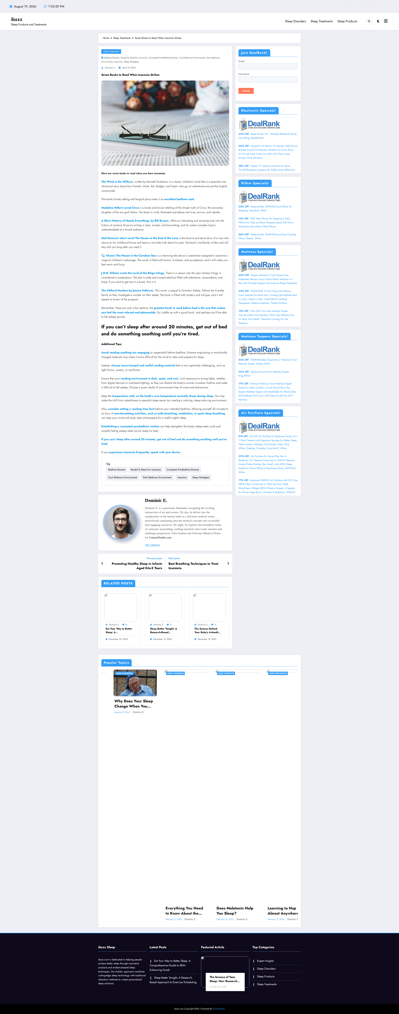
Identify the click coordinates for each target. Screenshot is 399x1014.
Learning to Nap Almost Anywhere (169, 911)
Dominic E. (110, 67)
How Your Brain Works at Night (276, 911)
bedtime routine (111, 57)
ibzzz (16, 19)
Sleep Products (347, 21)
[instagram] (377, 6)
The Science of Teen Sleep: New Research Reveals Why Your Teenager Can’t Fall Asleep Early (223, 979)
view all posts (152, 545)
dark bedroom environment (157, 477)
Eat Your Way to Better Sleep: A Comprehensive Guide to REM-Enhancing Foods (119, 630)
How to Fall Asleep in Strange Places (223, 911)
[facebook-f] (349, 6)
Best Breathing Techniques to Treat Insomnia (193, 566)
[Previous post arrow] (102, 563)
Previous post (154, 558)
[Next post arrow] (228, 563)
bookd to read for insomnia (134, 57)
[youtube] (387, 6)
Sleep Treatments (322, 21)
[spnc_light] (378, 21)
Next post (174, 558)
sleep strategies (131, 61)
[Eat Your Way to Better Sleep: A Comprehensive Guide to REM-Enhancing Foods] (120, 607)
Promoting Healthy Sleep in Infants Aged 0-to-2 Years (137, 566)
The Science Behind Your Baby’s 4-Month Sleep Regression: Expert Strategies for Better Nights (207, 630)
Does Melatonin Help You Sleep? (121, 911)
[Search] (369, 21)
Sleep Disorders (295, 21)
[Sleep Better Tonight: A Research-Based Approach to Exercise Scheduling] (165, 607)
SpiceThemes (219, 1008)
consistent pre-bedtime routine (163, 57)
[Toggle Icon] (385, 21)
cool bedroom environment (192, 57)
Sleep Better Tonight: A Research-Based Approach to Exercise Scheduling (163, 630)
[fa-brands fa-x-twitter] (358, 6)
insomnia (118, 61)
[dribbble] (368, 6)
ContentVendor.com (160, 537)
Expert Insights (265, 961)
